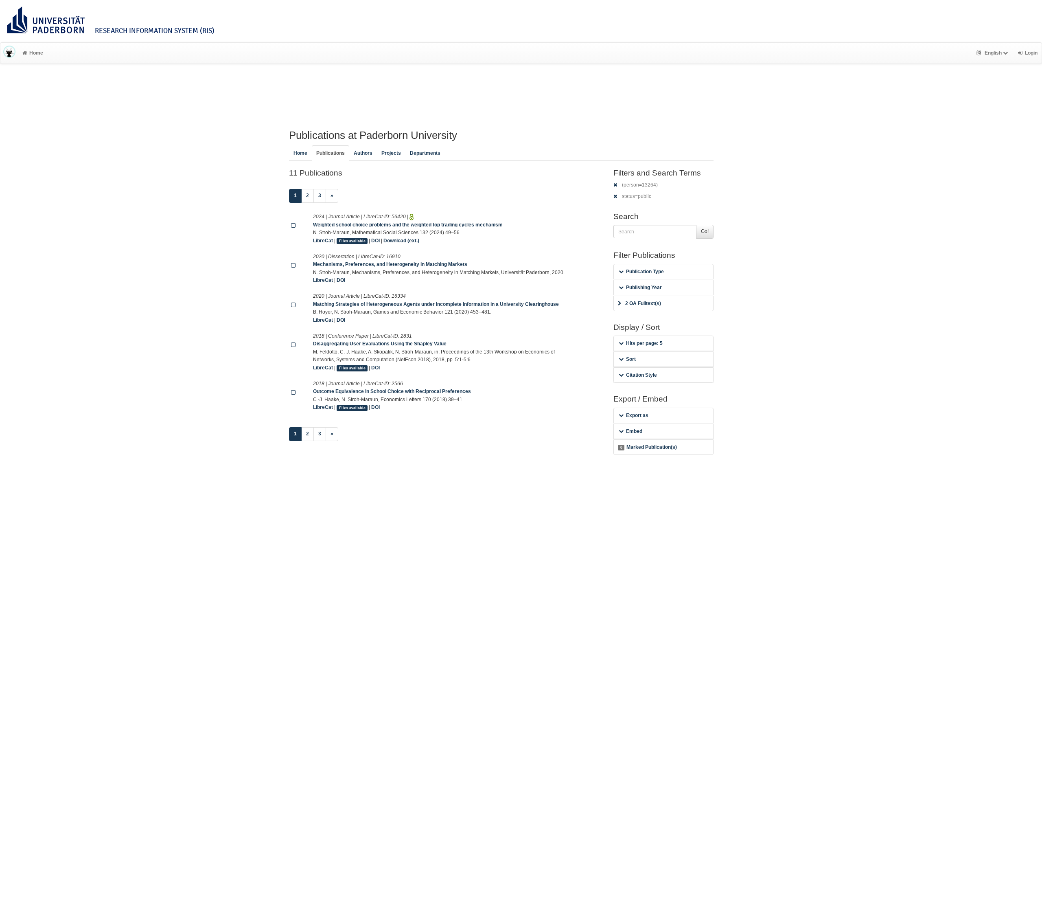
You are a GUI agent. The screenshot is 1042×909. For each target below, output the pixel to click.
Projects (391, 153)
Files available (352, 241)
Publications (330, 153)
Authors (363, 153)
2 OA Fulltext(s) (643, 303)
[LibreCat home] (9, 53)
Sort (631, 359)
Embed (634, 431)
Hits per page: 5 (644, 343)
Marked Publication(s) (648, 447)
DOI (375, 241)
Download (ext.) (401, 241)
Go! (705, 231)
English (993, 53)
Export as (637, 415)
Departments (425, 153)
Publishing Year (644, 287)
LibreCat (323, 241)
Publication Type (645, 271)
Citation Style (641, 375)
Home (36, 53)
